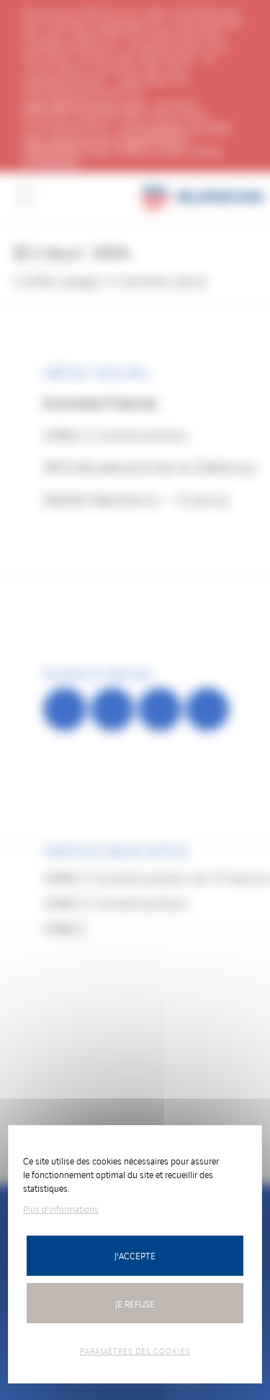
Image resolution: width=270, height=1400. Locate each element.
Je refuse (135, 1303)
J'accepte (135, 1255)
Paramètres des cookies (135, 1350)
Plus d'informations (61, 1208)
